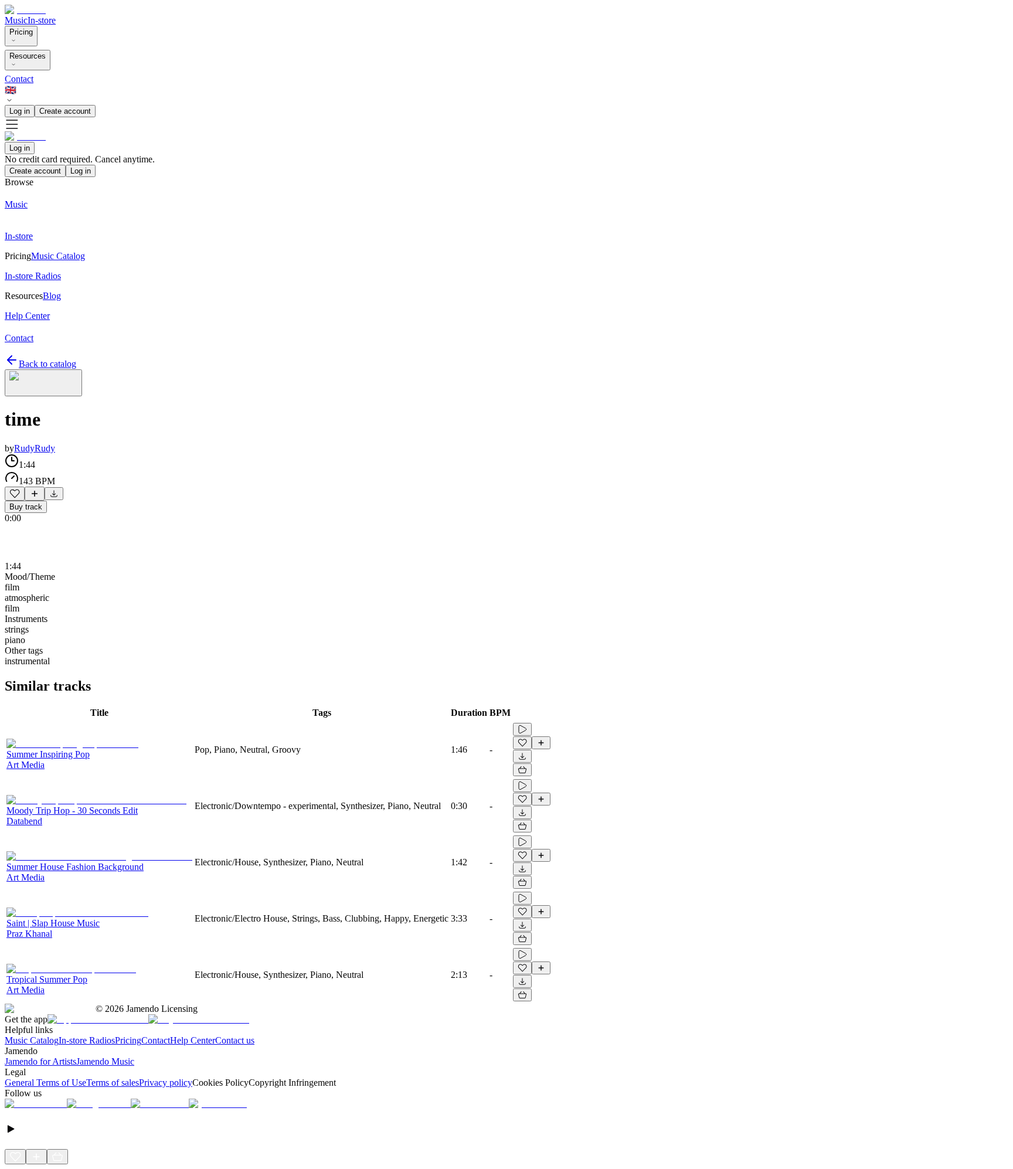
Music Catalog (32, 1040)
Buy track (25, 506)
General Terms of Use (45, 1083)
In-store (42, 20)
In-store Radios (87, 1040)
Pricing (21, 32)
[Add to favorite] (15, 494)
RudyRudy (34, 448)
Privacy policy (165, 1083)
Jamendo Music (105, 1061)
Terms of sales (112, 1083)
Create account (65, 111)
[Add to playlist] (35, 494)
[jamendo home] (25, 10)
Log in (19, 111)
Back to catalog (47, 364)
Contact (19, 79)
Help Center (192, 1040)
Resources (27, 56)
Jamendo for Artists (40, 1061)
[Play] (43, 382)
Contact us (234, 1040)
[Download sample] (54, 493)
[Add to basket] (522, 769)
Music (16, 20)
